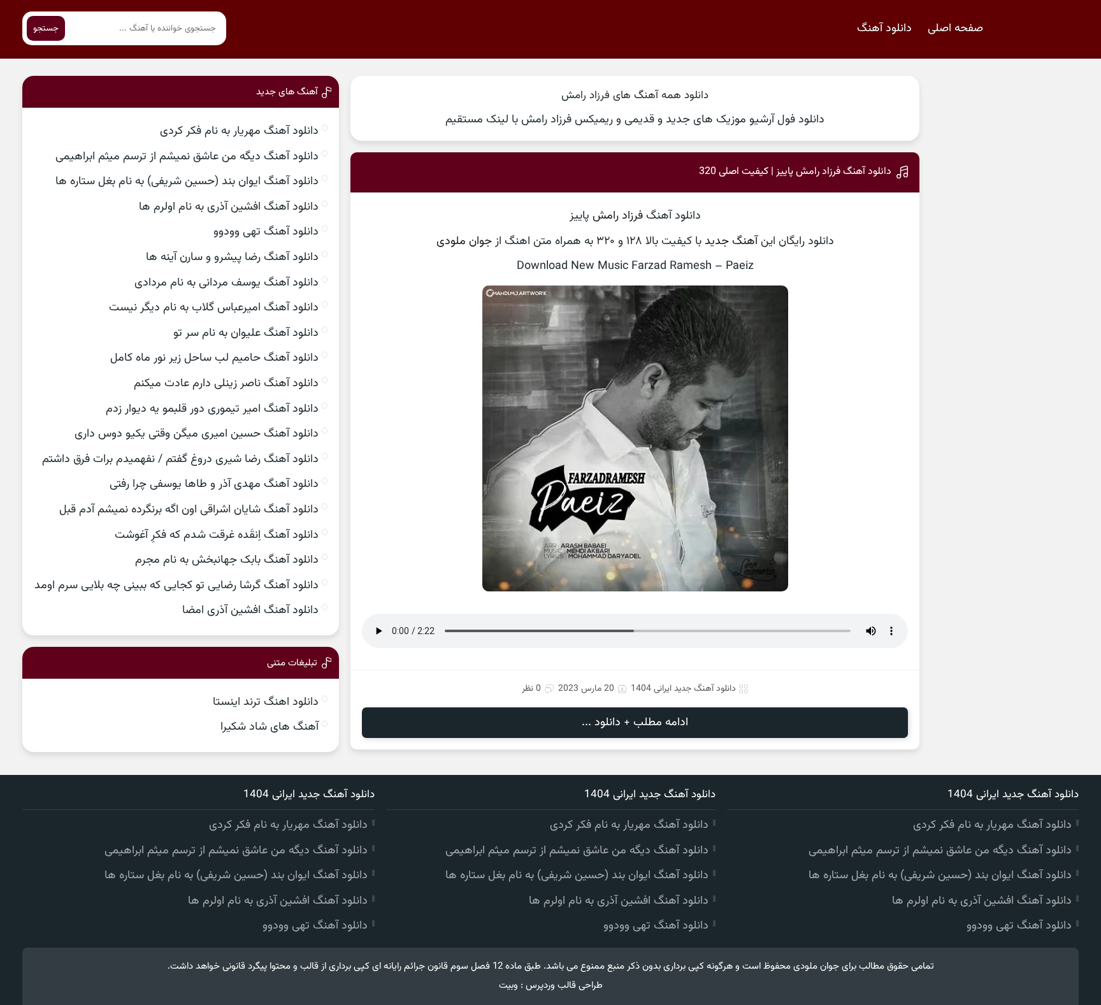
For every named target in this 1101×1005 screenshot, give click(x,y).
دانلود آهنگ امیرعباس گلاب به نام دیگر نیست (214, 308)
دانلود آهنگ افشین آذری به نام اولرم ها (229, 207)
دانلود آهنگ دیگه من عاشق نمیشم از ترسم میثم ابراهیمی (187, 157)
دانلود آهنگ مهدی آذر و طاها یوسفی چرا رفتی (214, 484)
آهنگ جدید (731, 241)
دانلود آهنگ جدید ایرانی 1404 (683, 689)
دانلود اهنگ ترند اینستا (266, 702)
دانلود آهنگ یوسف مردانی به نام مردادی (226, 283)
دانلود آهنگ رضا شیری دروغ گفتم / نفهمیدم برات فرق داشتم (180, 459)
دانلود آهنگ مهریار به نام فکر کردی (239, 131)
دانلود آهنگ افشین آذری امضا (250, 610)
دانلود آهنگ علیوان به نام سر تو (246, 333)
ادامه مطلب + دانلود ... (635, 723)
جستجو (46, 28)
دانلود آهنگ (884, 29)
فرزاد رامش (618, 216)
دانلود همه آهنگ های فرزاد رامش (635, 95)
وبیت (508, 985)
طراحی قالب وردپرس (564, 985)
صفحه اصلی (955, 29)
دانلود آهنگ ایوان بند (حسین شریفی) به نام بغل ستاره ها (187, 182)
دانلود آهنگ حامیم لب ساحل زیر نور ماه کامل (214, 358)
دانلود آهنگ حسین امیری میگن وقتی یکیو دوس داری (197, 434)
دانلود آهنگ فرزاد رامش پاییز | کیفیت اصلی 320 (795, 172)
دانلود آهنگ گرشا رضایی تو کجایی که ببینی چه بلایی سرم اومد (176, 586)
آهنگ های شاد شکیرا (269, 727)
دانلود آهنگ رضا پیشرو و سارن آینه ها (232, 257)
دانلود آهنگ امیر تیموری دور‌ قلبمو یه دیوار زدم (212, 409)
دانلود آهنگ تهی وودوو (266, 232)
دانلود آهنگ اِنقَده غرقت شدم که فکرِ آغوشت (217, 535)
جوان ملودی (464, 241)
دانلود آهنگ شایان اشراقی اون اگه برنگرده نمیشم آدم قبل (189, 510)
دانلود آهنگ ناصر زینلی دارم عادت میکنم (226, 384)
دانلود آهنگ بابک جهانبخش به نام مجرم (227, 560)
